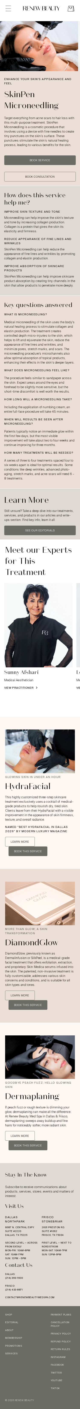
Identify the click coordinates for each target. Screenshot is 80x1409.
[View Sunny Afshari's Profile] (38, 625)
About (9, 1330)
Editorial (11, 1322)
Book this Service (28, 851)
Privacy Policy (61, 1333)
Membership (13, 1337)
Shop (8, 1314)
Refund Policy (61, 1341)
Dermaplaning (32, 1096)
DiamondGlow (31, 942)
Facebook (57, 1364)
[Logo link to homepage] (41, 9)
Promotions (13, 1345)
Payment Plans (61, 1314)
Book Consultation (40, 176)
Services (11, 1353)
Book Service (40, 160)
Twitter (56, 1372)
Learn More (20, 841)
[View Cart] (71, 9)
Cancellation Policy (60, 1324)
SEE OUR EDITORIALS (40, 530)
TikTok (55, 1388)
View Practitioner (19, 688)
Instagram (58, 1357)
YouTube (57, 1380)
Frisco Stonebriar (52, 1219)
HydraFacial (28, 786)
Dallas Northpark (15, 1219)
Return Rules (60, 1349)
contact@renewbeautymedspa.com (30, 1297)
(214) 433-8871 (14, 1289)
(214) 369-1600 (14, 1277)
